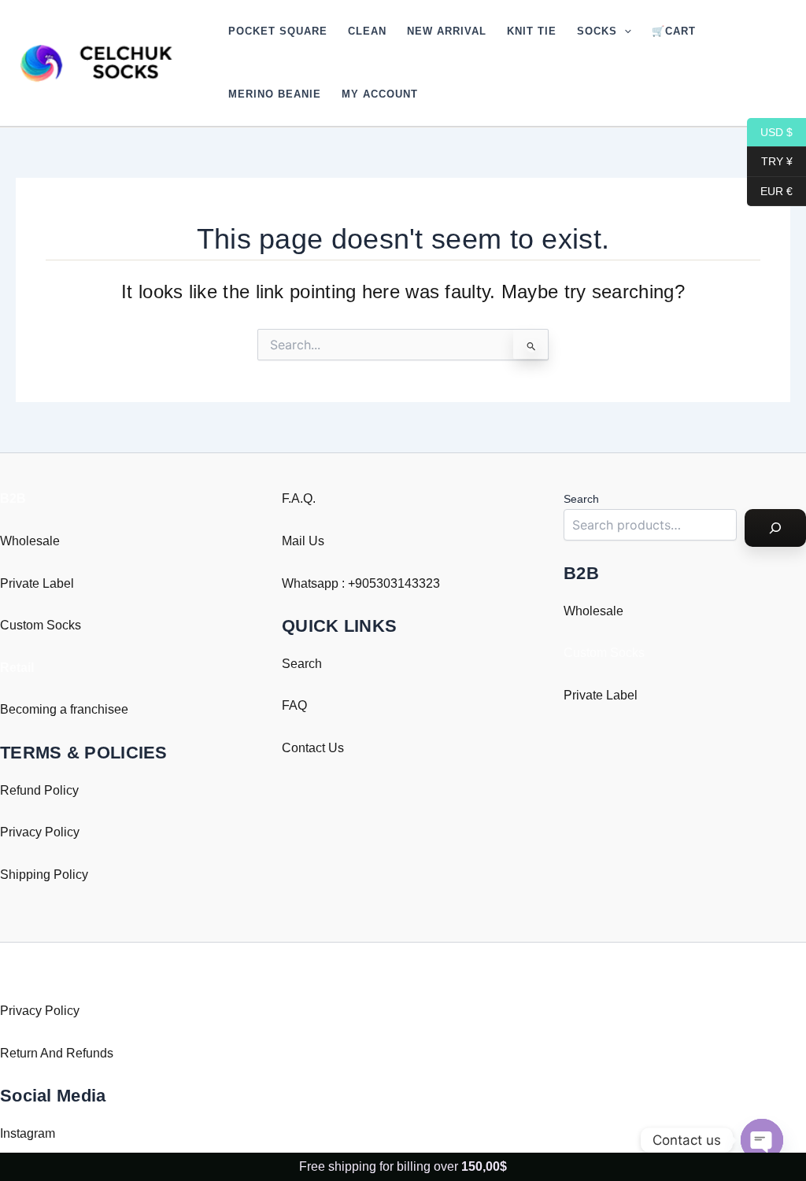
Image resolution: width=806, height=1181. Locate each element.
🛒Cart (674, 31)
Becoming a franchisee (64, 709)
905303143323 (397, 583)
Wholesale (30, 541)
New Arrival (446, 31)
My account (380, 94)
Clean (367, 31)
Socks (597, 31)
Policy (71, 874)
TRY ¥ (770, 161)
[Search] (775, 528)
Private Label (37, 583)
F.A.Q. (299, 498)
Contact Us (313, 748)
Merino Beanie (274, 94)
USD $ (770, 131)
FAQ (294, 705)
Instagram (27, 1133)
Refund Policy (39, 790)
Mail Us (303, 541)
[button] (624, 31)
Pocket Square (277, 31)
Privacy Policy (39, 832)
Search (302, 663)
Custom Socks (40, 625)
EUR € (770, 190)
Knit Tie (531, 31)
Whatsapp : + (318, 583)
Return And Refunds (56, 1053)
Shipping (25, 874)
